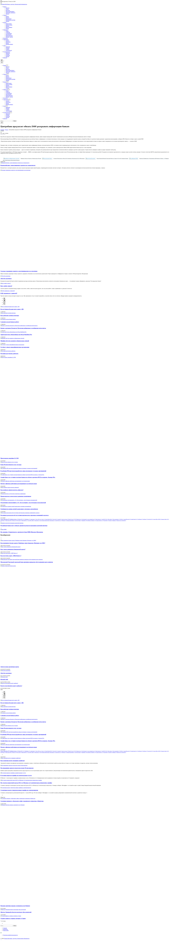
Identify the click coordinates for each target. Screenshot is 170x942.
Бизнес (4, 22)
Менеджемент (9, 27)
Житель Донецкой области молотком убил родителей (16, 912)
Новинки (8, 46)
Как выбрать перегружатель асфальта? (12, 490)
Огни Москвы (5, 519)
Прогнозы (8, 41)
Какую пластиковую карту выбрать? (11, 685)
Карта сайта (6, 930)
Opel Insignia (84, 519)
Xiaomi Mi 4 (37, 520)
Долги (7, 9)
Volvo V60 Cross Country (40, 519)
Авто (4, 45)
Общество (5, 29)
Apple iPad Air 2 (58, 520)
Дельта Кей (105, 520)
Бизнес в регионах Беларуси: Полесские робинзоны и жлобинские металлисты (23, 328)
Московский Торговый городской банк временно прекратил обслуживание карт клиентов (27, 562)
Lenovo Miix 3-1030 (157, 519)
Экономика (5, 39)
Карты (7, 16)
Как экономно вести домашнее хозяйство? (13, 760)
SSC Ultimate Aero (78, 519)
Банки (4, 6)
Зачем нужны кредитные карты (10, 666)
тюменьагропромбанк (70, 520)
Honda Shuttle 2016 (49, 519)
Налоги (7, 17)
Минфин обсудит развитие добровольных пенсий (15, 341)
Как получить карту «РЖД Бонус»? (11, 555)
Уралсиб (110, 520)
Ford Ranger (140, 519)
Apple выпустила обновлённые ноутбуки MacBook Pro (16, 334)
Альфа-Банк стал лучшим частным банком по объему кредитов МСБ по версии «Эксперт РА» (28, 477)
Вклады (7, 7)
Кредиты (8, 10)
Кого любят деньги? (6, 286)
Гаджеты (8, 55)
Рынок (7, 43)
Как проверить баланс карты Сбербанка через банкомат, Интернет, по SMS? (23, 543)
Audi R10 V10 (105, 519)
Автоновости (9, 50)
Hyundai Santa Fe (133, 519)
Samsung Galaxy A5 (165, 519)
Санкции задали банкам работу (10, 322)
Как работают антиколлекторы (10, 315)
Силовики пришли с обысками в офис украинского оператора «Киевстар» (22, 801)
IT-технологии (6, 51)
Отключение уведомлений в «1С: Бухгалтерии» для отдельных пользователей (23, 502)
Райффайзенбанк (14, 519)
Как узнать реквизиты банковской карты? (13, 549)
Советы (7, 49)
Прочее (7, 21)
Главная (5, 928)
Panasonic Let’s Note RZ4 (121, 520)
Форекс (7, 26)
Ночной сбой (4, 679)
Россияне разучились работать (9, 353)
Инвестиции (9, 23)
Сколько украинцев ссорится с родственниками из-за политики (19, 271)
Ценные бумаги (9, 44)
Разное (7, 28)
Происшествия (9, 35)
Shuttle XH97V (24, 520)
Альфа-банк (32, 519)
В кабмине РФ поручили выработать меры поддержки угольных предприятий (23, 471)
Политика (5, 38)
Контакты (5, 929)
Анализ (7, 40)
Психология (8, 34)
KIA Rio (122, 519)
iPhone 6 (14, 520)
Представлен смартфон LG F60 (10, 458)
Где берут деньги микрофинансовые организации (15, 347)
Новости (5, 57)
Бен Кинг (145, 519)
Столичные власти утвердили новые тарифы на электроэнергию (19, 790)
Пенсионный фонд (10, 11)
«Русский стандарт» (99, 520)
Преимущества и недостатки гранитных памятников (16, 496)
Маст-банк (110, 519)
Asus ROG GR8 (31, 520)
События (8, 32)
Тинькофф (83, 520)
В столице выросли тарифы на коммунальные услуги (16, 775)
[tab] (4, 298)
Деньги (5, 15)
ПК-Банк (64, 520)
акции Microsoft (127, 519)
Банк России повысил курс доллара (11, 464)
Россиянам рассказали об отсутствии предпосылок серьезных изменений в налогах (25, 515)
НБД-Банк (3, 520)
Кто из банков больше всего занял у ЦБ (12, 309)
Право (7, 31)
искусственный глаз (91, 519)
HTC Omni (18, 520)
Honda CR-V (21, 519)
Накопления (8, 18)
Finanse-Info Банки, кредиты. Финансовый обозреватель (16, 938)
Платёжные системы (10, 20)
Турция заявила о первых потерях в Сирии (13, 918)
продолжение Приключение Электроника (47, 520)
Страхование (9, 33)
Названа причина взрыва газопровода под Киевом (15, 905)
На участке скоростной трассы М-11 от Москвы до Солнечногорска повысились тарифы (26, 783)
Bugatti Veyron (71, 519)
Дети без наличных (6, 278)
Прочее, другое (9, 37)
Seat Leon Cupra (65, 519)
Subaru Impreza (98, 519)
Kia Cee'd (55, 519)
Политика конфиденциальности (10, 935)
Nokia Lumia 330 (8, 520)
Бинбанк (114, 520)
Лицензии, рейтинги (10, 12)
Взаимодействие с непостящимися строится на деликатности (18, 165)
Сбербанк (27, 519)
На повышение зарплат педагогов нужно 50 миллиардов (17, 768)
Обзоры (7, 48)
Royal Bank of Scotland (90, 520)
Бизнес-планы (9, 24)
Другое (7, 13)
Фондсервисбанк (116, 519)
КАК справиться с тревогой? (9, 293)
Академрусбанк (78, 520)
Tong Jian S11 (150, 519)
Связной (59, 519)
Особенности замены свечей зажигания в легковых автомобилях (19, 509)
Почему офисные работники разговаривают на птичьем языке (19, 483)
